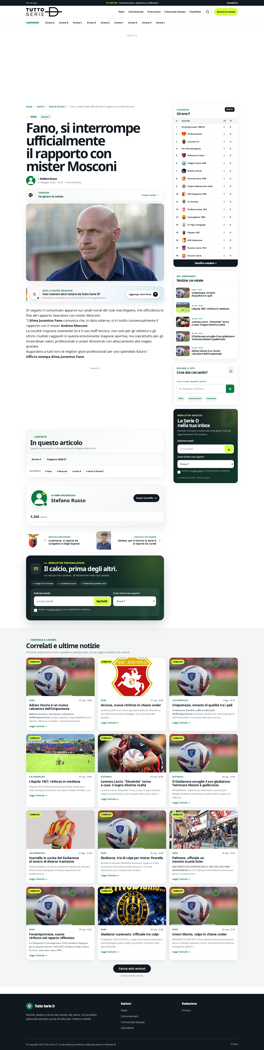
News (121, 11)
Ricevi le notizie (226, 11)
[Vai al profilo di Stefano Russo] (39, 498)
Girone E (105, 22)
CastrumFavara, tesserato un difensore (132, 2)
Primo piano (154, 11)
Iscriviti (102, 601)
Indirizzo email (42, 593)
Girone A (49, 22)
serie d (76, 471)
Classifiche (195, 11)
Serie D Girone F (57, 106)
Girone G (132, 22)
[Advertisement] (132, 63)
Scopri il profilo (146, 498)
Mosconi (62, 471)
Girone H (146, 22)
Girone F (118, 22)
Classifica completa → (206, 263)
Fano (48, 471)
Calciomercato (135, 11)
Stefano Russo (48, 178)
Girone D (91, 22)
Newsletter (232, 2)
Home (29, 106)
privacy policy (54, 609)
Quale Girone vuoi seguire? (126, 593)
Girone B (63, 22)
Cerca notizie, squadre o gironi (191, 381)
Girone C (77, 22)
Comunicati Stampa (175, 11)
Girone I (160, 22)
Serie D (40, 106)
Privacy (186, 1010)
